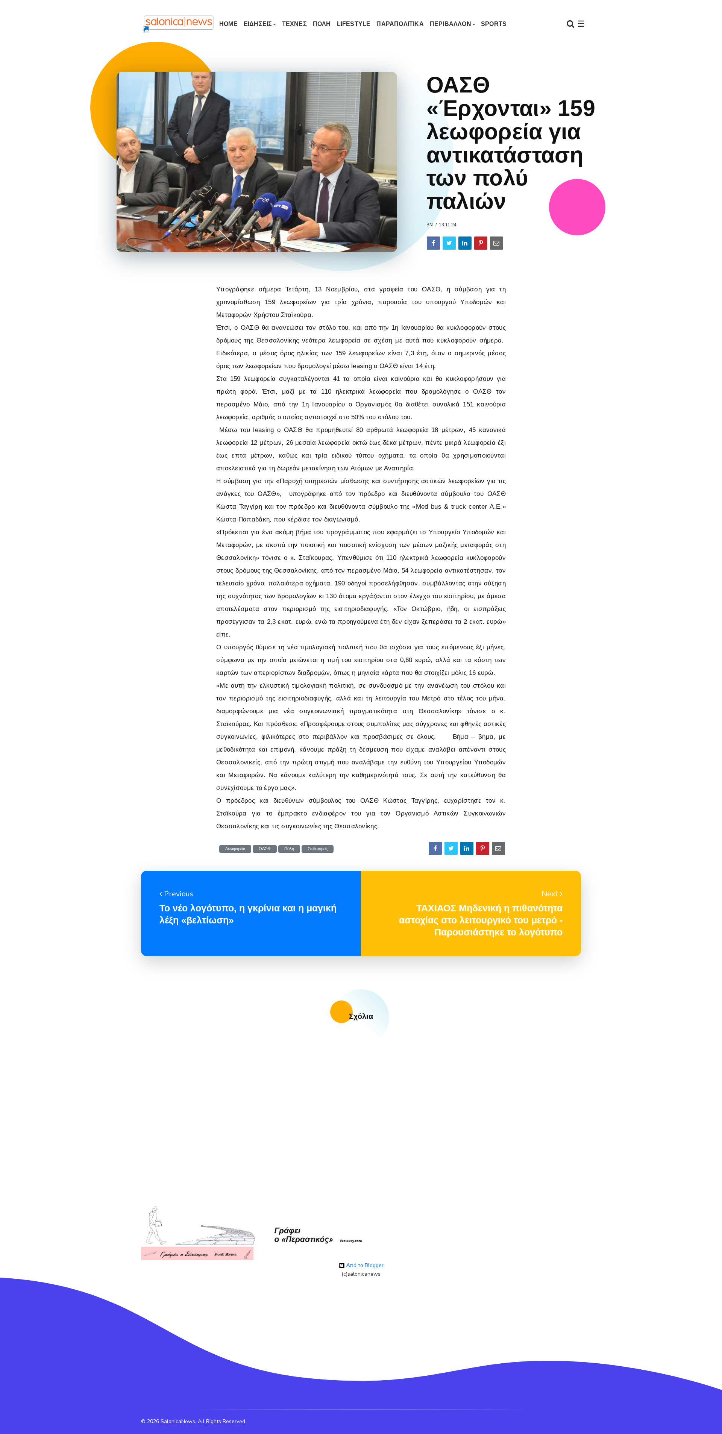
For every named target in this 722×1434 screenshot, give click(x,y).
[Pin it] (480, 243)
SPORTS (494, 24)
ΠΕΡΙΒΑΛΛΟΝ (450, 24)
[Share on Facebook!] (433, 243)
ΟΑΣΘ (265, 849)
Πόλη (289, 849)
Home (228, 24)
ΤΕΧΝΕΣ (294, 24)
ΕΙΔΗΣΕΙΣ (258, 24)
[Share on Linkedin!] (465, 243)
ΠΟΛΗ (322, 24)
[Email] (496, 243)
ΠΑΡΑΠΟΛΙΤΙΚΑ (399, 24)
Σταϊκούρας (318, 849)
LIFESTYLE (354, 24)
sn (429, 224)
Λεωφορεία (235, 849)
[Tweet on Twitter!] (449, 243)
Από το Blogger (364, 1265)
